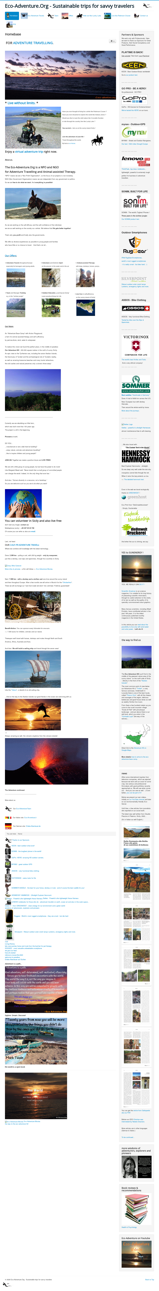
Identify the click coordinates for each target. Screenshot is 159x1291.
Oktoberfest (67, 582)
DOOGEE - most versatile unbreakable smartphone (23, 948)
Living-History (10, 944)
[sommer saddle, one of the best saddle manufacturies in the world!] (136, 384)
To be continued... (128, 1137)
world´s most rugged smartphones (134, 261)
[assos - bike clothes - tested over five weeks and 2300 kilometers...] (136, 308)
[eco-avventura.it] (8, 817)
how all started (10, 953)
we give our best (11, 950)
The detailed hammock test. (134, 479)
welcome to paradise (12, 957)
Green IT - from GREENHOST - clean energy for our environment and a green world (35, 906)
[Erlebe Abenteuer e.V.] (8, 826)
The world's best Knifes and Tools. (134, 359)
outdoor (134, 284)
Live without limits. (22, 103)
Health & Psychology (129, 1227)
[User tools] (112, 41)
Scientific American (129, 591)
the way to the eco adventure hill (16, 1124)
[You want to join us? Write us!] (23, 503)
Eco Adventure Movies (44, 569)
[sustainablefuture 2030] (137, 568)
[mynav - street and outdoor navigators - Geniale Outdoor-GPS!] (134, 132)
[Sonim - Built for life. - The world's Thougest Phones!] (136, 202)
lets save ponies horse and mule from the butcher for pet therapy (28, 946)
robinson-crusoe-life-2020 (14, 955)
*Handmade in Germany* (136, 395)
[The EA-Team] (8, 808)
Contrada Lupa (127, 716)
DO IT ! (142, 584)
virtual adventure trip (29, 151)
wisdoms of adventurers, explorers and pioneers (22, 908)
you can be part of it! (134, 792)
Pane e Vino (131, 695)
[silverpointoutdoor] (134, 279)
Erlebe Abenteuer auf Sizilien (15, 959)
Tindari (139, 688)
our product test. (132, 75)
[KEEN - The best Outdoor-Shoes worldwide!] (134, 65)
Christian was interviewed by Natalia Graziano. (133, 1120)
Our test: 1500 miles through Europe (135, 144)
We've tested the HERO (130, 110)
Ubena (14, 690)
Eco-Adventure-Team (23, 808)
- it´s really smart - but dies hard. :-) (134, 264)
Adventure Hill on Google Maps (134, 749)
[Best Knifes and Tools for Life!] (136, 346)
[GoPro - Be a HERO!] (135, 99)
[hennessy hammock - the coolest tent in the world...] (136, 455)
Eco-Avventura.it (30, 817)
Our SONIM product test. (131, 219)
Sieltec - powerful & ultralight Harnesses (136, 427)
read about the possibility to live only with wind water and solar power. (135, 626)
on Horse (72, 143)
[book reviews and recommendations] (137, 1209)
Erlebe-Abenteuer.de (33, 826)
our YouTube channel (136, 799)
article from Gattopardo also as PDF (136, 1111)
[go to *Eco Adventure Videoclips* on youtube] (137, 657)
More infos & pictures (12, 569)
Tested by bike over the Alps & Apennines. (133, 321)
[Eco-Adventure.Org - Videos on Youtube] (137, 1254)
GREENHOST (134, 493)
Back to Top (149, 1279)
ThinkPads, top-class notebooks (133, 169)
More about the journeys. (130, 410)
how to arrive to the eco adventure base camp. (135, 758)
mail (6, 941)
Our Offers (10, 255)
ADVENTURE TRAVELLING (33, 43)
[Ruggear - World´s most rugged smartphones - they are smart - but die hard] (136, 245)
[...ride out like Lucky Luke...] (97, 140)
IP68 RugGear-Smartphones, (132, 257)
